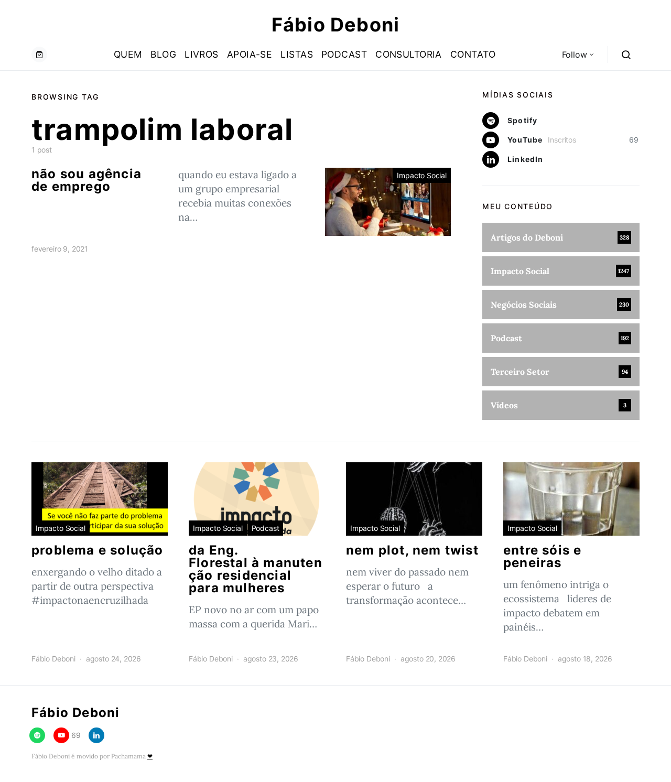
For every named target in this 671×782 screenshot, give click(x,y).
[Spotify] (37, 735)
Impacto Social (422, 175)
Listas (296, 54)
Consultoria (408, 54)
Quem (128, 54)
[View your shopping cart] (39, 54)
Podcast (344, 54)
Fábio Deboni (335, 24)
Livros (202, 54)
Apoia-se (250, 54)
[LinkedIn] (96, 735)
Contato (472, 54)
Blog (163, 54)
